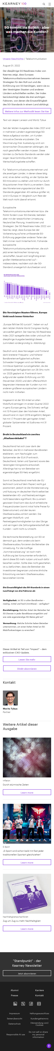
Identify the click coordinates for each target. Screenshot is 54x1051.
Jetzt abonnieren (27, 973)
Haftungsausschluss (39, 1013)
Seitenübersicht (14, 1018)
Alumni (14, 990)
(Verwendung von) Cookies (39, 1023)
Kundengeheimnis (39, 1018)
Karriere (39, 990)
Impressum (14, 1013)
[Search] (44, 4)
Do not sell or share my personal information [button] (38, 1034)
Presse (14, 995)
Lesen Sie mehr (27, 659)
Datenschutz (14, 1023)
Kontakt (39, 995)
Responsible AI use (15, 1034)
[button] (10, 710)
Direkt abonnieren (27, 668)
